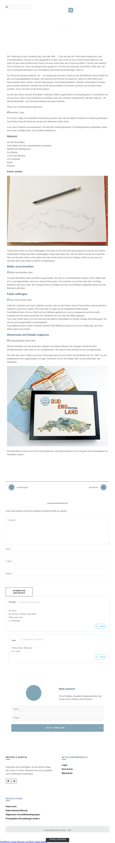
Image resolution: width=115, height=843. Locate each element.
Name (9, 549)
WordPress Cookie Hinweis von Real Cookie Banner (23, 841)
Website (9, 574)
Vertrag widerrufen (57, 839)
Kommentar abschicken (19, 592)
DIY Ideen (64, 27)
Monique (12, 602)
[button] (23, 818)
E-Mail (9, 561)
